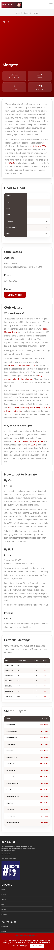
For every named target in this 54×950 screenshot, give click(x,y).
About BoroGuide (6, 854)
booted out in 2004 (38, 146)
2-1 (45, 665)
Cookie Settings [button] (19, 945)
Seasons (4, 899)
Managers (4, 914)
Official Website (15, 295)
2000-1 (34, 445)
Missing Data (5, 926)
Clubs (26, 13)
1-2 (45, 691)
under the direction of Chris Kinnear (27, 441)
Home (17, 13)
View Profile (44, 724)
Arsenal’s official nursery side (22, 365)
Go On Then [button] (37, 946)
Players (3, 889)
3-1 (45, 686)
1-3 (45, 675)
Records (4, 909)
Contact (4, 931)
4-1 (45, 670)
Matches (4, 894)
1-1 (45, 680)
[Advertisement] (27, 43)
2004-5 (11, 163)
